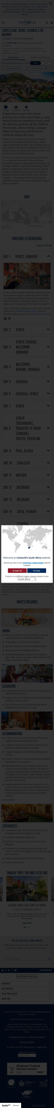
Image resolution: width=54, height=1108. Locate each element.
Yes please (36, 570)
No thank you (17, 570)
